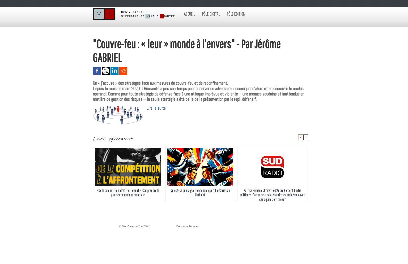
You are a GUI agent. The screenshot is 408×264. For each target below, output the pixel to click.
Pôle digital (211, 14)
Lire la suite (156, 108)
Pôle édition (236, 14)
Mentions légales (187, 226)
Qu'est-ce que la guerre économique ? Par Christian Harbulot (200, 192)
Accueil (189, 14)
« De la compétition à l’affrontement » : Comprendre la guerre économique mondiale (128, 192)
